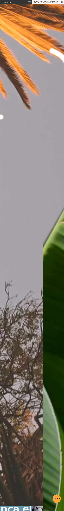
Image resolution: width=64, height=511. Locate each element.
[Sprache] (62, 2)
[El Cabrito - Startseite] (16, 2)
